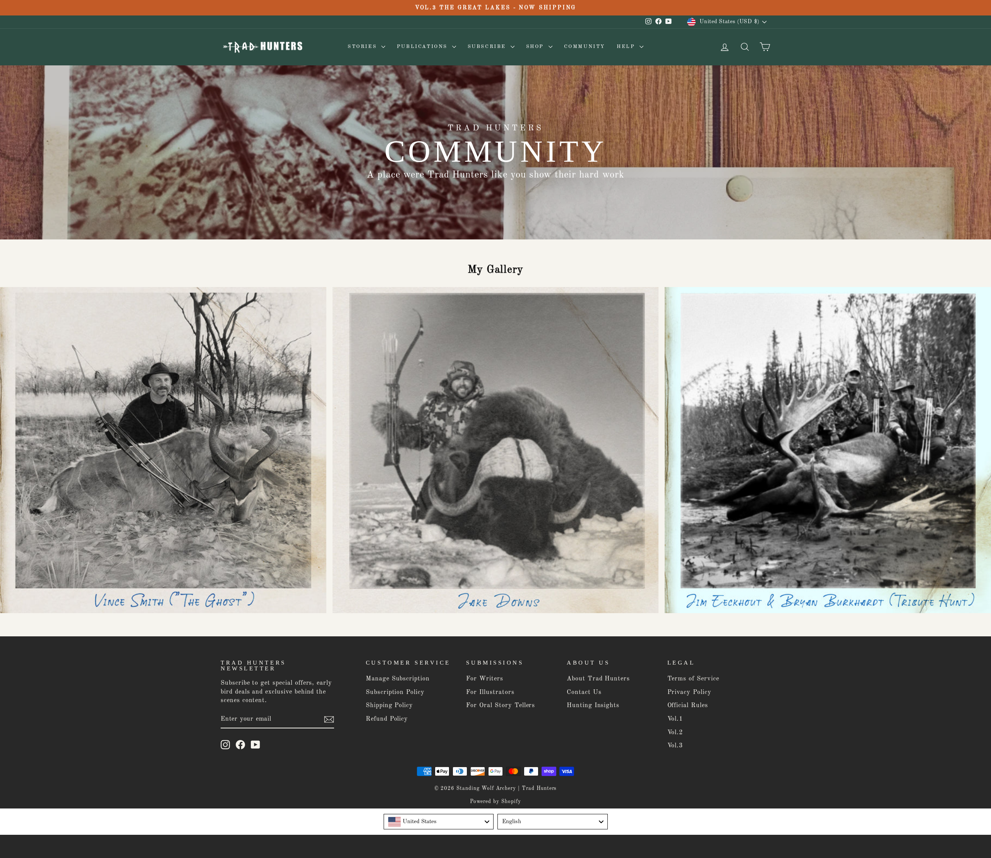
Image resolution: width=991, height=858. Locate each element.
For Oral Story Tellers (500, 705)
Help (627, 46)
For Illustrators (490, 692)
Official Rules (687, 705)
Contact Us (584, 692)
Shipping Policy (389, 705)
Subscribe (488, 46)
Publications (423, 46)
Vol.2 (675, 733)
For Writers (484, 679)
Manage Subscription (398, 679)
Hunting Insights (593, 705)
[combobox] (439, 821)
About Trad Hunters (598, 679)
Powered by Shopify (495, 801)
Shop (536, 46)
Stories (363, 46)
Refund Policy (387, 719)
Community (584, 46)
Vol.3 (675, 746)
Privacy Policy (689, 692)
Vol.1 (675, 719)
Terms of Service (693, 679)
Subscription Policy (395, 692)
